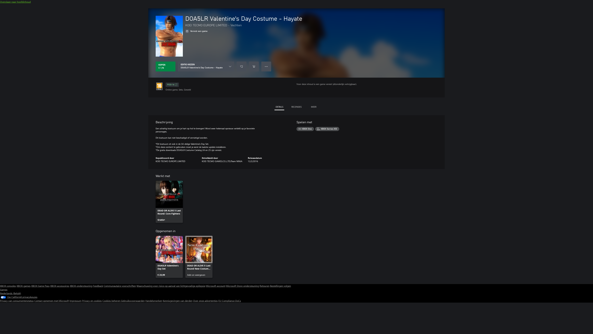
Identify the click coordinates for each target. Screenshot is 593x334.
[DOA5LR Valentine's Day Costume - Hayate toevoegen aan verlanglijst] (241, 66)
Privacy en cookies (92, 300)
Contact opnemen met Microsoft (51, 300)
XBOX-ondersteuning (81, 285)
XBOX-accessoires (59, 285)
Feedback (98, 285)
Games (3, 289)
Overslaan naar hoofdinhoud (15, 1)
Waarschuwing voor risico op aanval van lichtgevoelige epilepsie (171, 285)
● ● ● (266, 66)
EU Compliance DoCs (229, 300)
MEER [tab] (313, 106)
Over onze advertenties (205, 300)
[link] (169, 202)
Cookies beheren (111, 300)
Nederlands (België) (10, 293)
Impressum (75, 300)
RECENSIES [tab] (296, 106)
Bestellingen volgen (280, 285)
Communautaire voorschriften (120, 285)
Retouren (264, 285)
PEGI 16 (170, 85)
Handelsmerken (153, 300)
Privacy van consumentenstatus (17, 300)
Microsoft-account (215, 285)
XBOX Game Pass (40, 285)
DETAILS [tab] (279, 106)
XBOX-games (24, 285)
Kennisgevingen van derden (177, 300)
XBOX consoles (8, 285)
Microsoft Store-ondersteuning (242, 285)
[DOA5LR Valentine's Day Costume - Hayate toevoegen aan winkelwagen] (254, 66)
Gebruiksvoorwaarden (133, 300)
